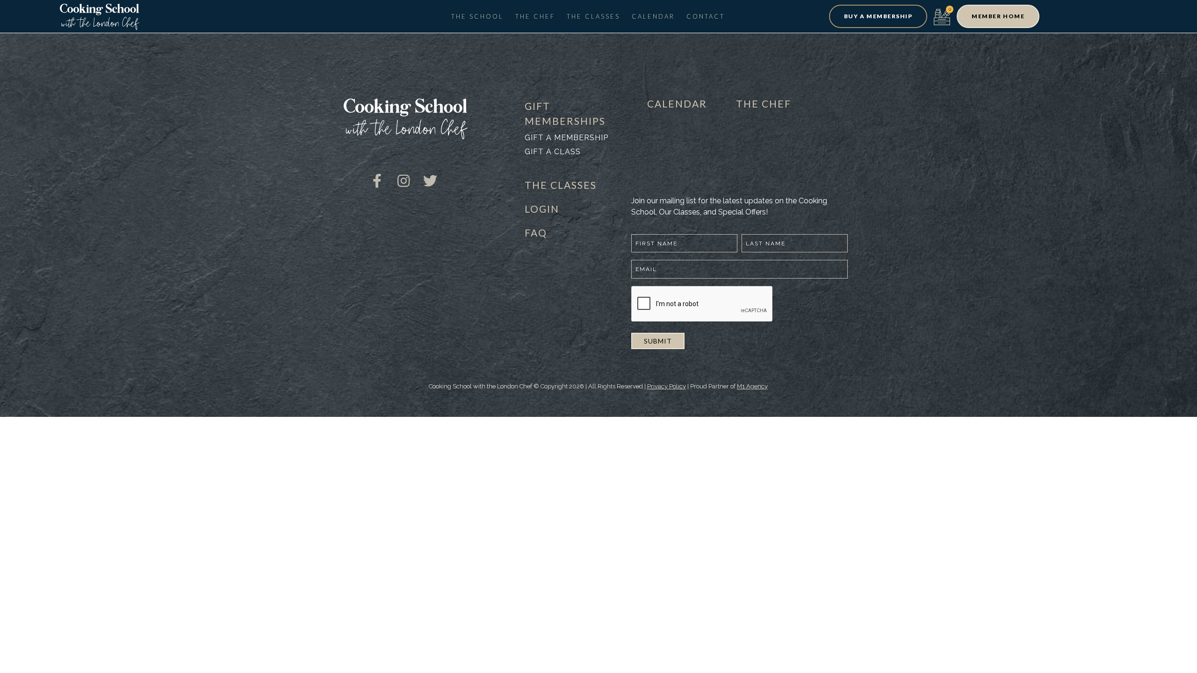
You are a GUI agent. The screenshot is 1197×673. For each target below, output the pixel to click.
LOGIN (542, 209)
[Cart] (942, 16)
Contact (705, 16)
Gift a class (553, 151)
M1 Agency (752, 386)
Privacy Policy (666, 386)
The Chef (535, 16)
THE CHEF (763, 103)
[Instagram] (403, 174)
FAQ (536, 232)
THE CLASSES (561, 185)
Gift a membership (566, 137)
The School (477, 16)
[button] (878, 16)
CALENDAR (677, 103)
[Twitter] (430, 174)
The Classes (593, 16)
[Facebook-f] (377, 174)
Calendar (653, 16)
